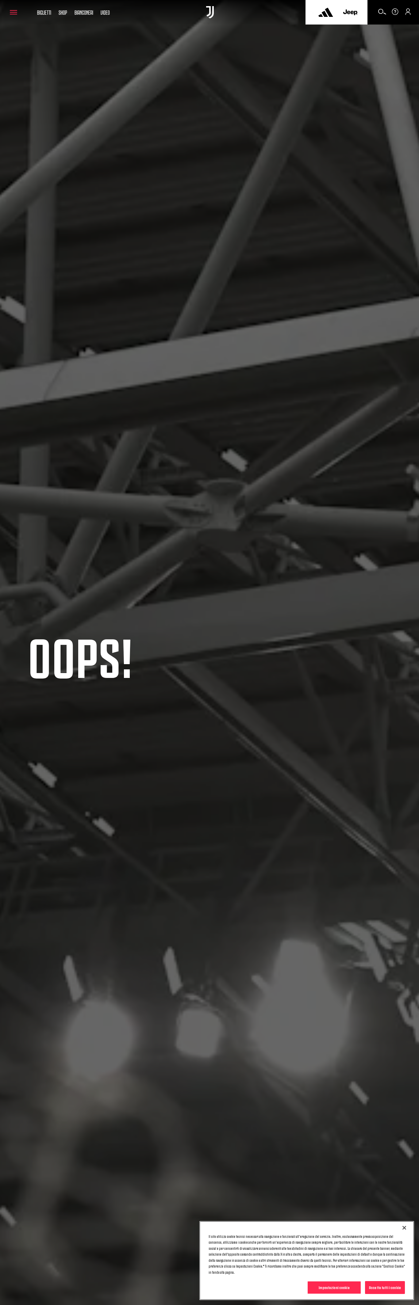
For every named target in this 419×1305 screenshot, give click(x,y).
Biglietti (44, 12)
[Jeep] (350, 12)
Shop (63, 12)
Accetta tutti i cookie (385, 1287)
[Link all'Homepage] (210, 12)
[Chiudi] (404, 1228)
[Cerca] (382, 13)
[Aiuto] (395, 13)
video (105, 12)
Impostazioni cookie (334, 1287)
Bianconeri (84, 12)
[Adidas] (325, 12)
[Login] (408, 13)
